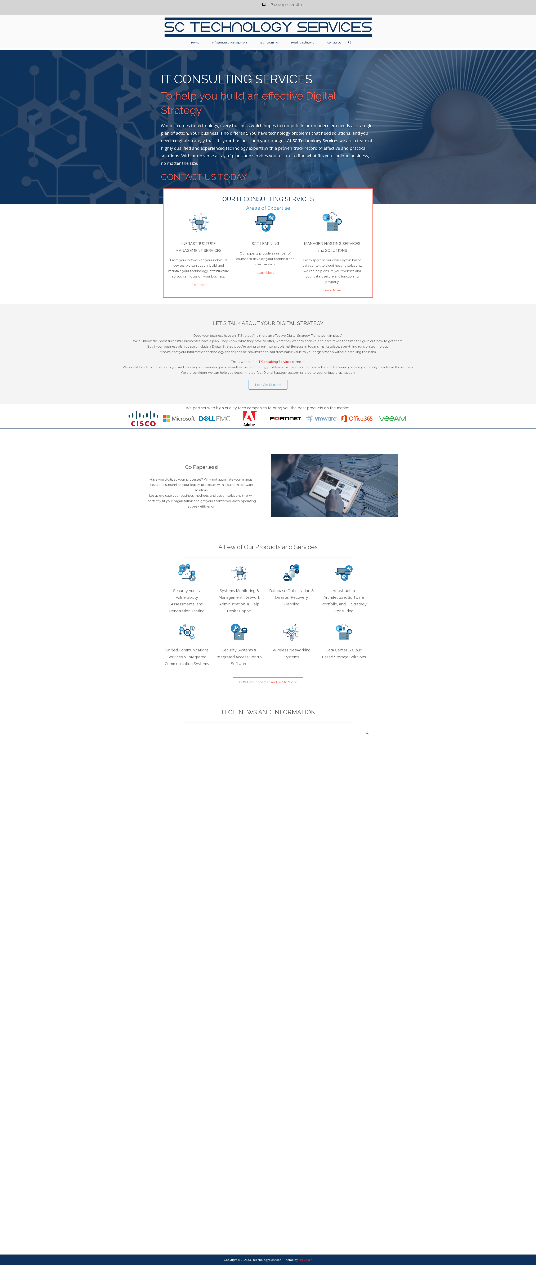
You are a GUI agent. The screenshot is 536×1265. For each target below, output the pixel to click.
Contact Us (334, 42)
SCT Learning (269, 42)
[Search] (367, 733)
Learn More (198, 285)
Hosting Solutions (302, 42)
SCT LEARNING (265, 243)
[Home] (268, 27)
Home (195, 42)
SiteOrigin (305, 1259)
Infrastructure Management (229, 42)
